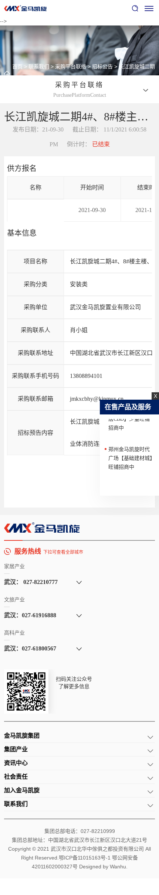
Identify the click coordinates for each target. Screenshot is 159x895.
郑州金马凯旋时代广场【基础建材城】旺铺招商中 (130, 456)
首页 (17, 66)
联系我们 (38, 66)
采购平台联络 (70, 66)
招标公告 (102, 66)
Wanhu (118, 867)
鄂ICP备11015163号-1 (85, 858)
